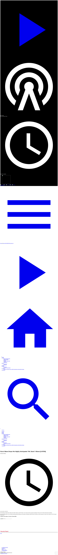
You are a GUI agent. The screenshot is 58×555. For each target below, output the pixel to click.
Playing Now (2, 185)
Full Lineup (5, 362)
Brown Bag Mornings (7, 358)
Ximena (5, 361)
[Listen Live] (29, 29)
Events (3, 366)
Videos (3, 365)
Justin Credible (6, 359)
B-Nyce (5, 360)
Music (3, 363)
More (1, 533)
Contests (3, 368)
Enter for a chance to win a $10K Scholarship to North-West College (14, 369)
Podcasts (5, 364)
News (3, 357)
